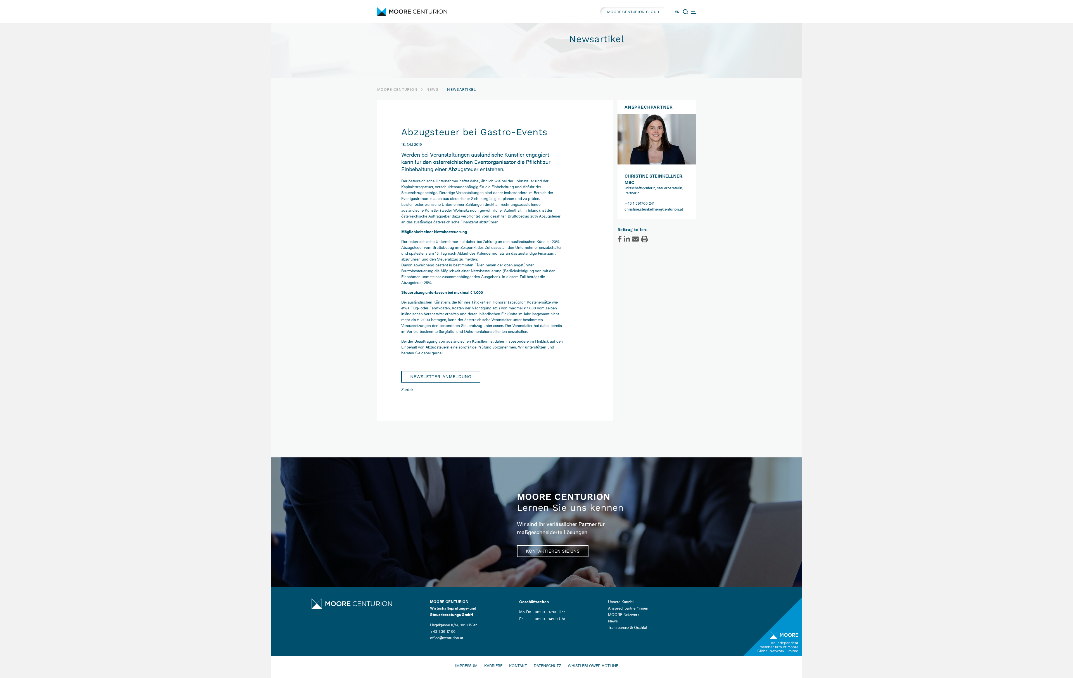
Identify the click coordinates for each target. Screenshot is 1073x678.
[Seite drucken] (644, 239)
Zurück (407, 389)
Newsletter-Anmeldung (440, 376)
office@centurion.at (446, 637)
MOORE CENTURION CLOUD (633, 11)
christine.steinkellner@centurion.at (654, 209)
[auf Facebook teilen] (620, 239)
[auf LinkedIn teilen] (627, 239)
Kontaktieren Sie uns (553, 551)
